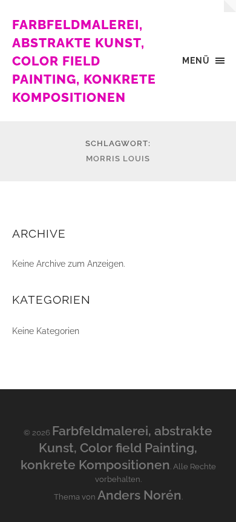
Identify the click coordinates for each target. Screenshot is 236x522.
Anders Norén (139, 495)
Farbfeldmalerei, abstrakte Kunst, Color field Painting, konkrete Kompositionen (84, 61)
